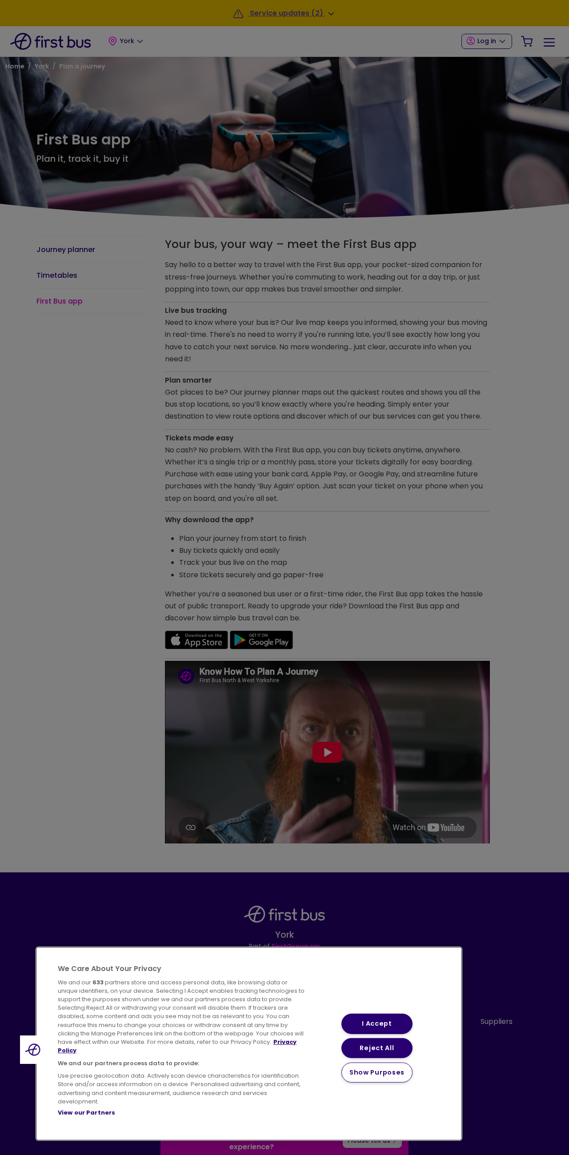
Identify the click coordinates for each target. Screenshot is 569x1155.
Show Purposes (377, 1072)
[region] (249, 1044)
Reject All (377, 1047)
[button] (34, 1049)
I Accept (377, 1023)
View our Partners (86, 1112)
